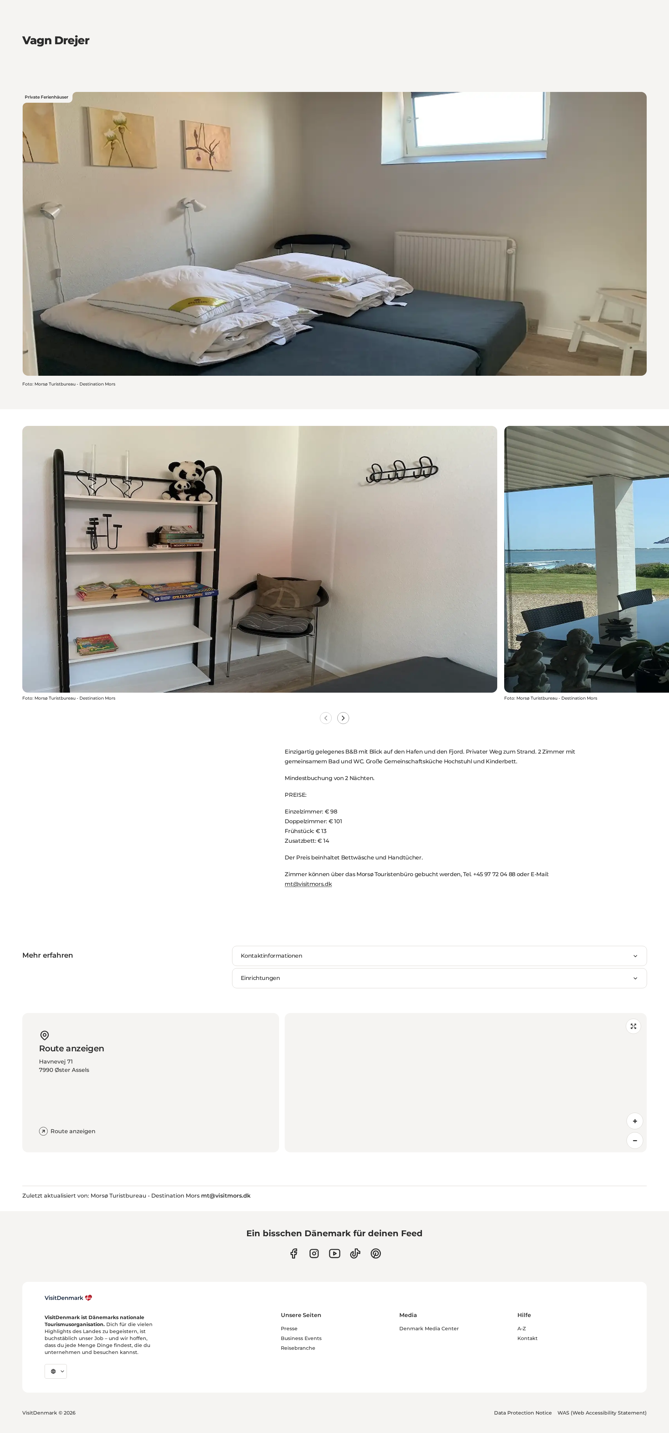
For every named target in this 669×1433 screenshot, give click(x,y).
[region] (466, 1082)
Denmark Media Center (429, 1328)
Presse (289, 1328)
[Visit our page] (314, 1253)
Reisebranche (298, 1348)
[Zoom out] (634, 1140)
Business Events (301, 1338)
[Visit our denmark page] (293, 1253)
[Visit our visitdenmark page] (335, 1253)
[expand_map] (633, 1026)
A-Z (521, 1328)
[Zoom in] (634, 1121)
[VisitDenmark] (68, 1297)
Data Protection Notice (523, 1413)
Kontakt (527, 1338)
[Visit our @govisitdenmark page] (355, 1253)
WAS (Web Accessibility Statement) (602, 1413)
